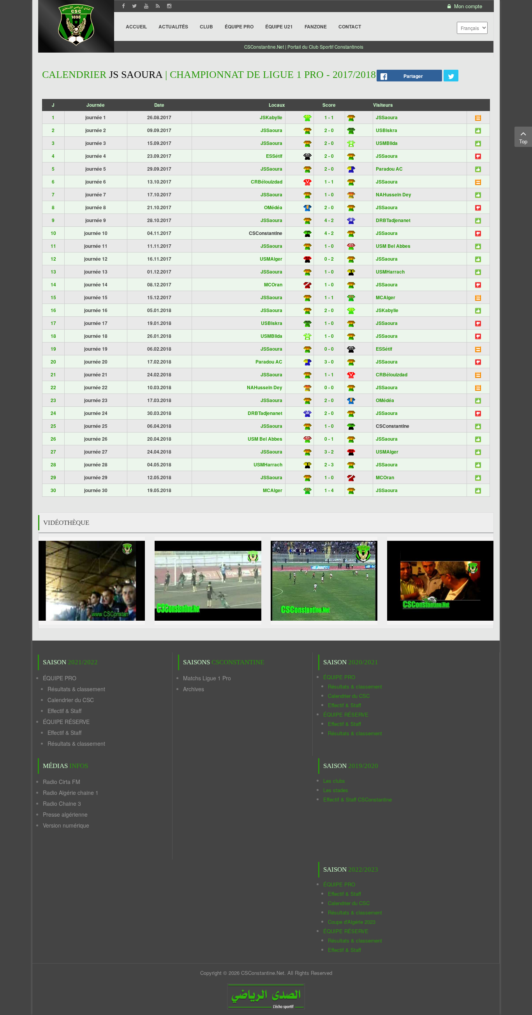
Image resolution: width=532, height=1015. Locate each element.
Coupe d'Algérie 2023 (351, 921)
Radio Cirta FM (61, 782)
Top (523, 141)
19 (53, 348)
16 (53, 310)
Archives (193, 689)
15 (53, 297)
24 (53, 413)
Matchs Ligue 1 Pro (207, 678)
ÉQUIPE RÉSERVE (66, 722)
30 (53, 490)
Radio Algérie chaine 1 (71, 792)
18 (53, 335)
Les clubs (334, 780)
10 (53, 233)
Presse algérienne (65, 814)
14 (53, 284)
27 (53, 451)
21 (53, 374)
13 (53, 271)
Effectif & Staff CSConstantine (357, 799)
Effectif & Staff (64, 711)
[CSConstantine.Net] (76, 23)
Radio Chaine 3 (62, 803)
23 (53, 400)
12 (53, 258)
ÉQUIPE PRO (59, 678)
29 (53, 477)
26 (53, 438)
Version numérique (66, 825)
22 (53, 387)
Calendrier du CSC (71, 700)
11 (53, 245)
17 (53, 323)
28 (53, 464)
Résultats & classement (76, 689)
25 (53, 425)
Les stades (335, 790)
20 (53, 361)
